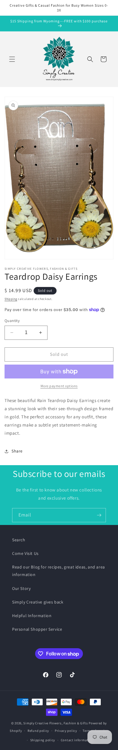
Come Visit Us (25, 553)
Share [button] (17, 451)
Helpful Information (31, 615)
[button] (12, 59)
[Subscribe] (99, 515)
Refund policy (38, 731)
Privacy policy (66, 731)
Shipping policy (42, 740)
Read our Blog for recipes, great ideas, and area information (58, 570)
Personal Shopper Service (37, 629)
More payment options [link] (59, 386)
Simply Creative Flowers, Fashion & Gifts (55, 723)
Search (18, 539)
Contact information (77, 740)
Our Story (21, 588)
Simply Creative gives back (38, 602)
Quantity (12, 320)
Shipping (11, 299)
